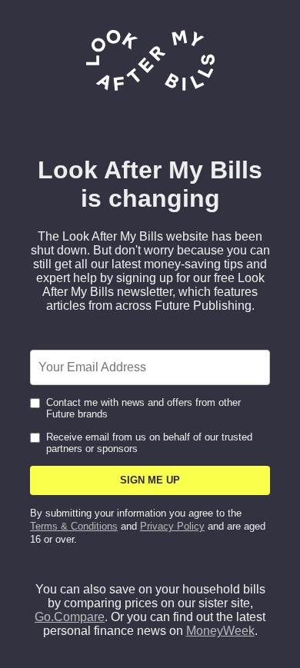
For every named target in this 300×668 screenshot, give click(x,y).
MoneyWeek (220, 630)
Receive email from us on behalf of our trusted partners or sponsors (149, 442)
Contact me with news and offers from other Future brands (143, 408)
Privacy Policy (172, 526)
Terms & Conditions (74, 526)
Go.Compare (70, 616)
